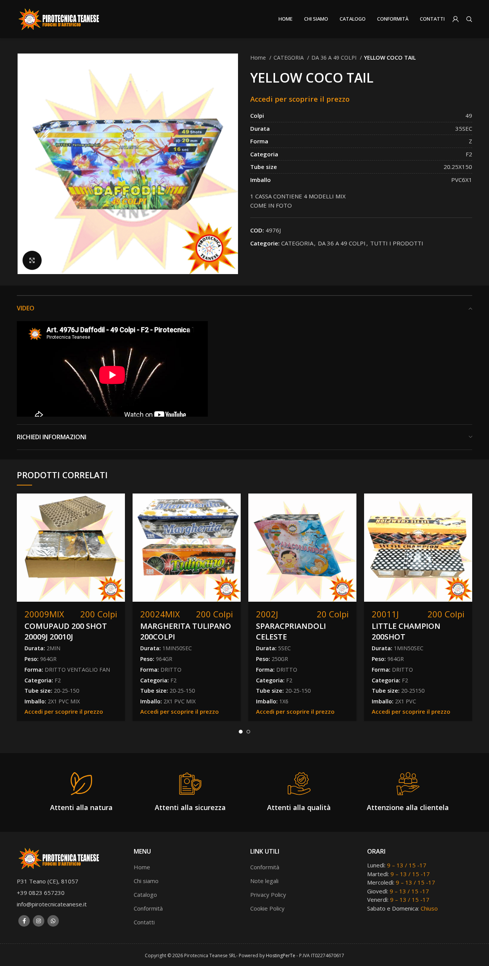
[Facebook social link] (24, 921)
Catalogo (145, 894)
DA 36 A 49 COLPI (334, 57)
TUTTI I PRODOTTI (396, 243)
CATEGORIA (289, 57)
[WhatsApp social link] (53, 921)
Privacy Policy (268, 894)
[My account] (455, 19)
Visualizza (119, 506)
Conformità (148, 908)
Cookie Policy (267, 908)
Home (258, 57)
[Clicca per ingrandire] (32, 260)
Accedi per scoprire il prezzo (300, 99)
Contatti (144, 922)
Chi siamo (146, 881)
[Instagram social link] (38, 921)
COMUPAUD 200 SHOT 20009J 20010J (65, 631)
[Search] (469, 19)
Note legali (264, 881)
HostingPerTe (280, 955)
